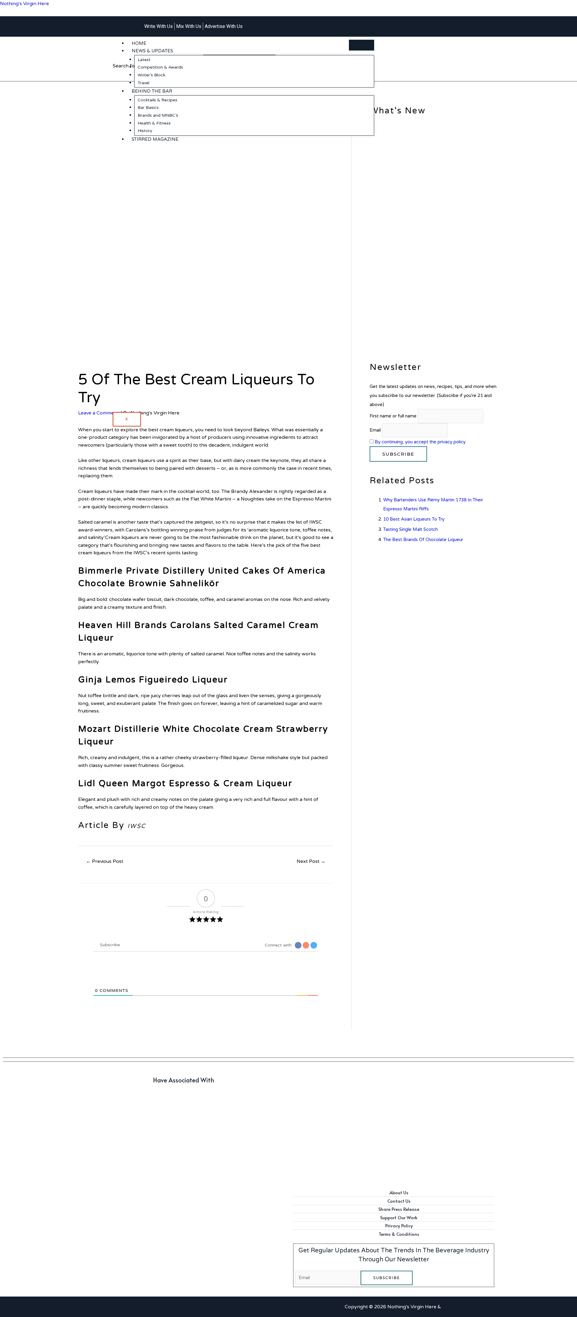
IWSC (136, 826)
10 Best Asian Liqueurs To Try (413, 519)
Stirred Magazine (155, 139)
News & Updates (152, 51)
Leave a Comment (98, 413)
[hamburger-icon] (361, 45)
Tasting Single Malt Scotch (410, 529)
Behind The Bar (152, 91)
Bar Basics (148, 107)
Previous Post (104, 861)
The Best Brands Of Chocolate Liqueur (423, 539)
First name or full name (393, 416)
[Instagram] (427, 23)
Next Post (311, 861)
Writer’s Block (151, 75)
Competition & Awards (160, 67)
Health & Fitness (154, 123)
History (145, 130)
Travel (143, 82)
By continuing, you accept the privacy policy (420, 442)
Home (139, 43)
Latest (144, 59)
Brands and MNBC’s (158, 115)
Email (375, 430)
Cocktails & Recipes (157, 100)
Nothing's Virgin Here (24, 4)
